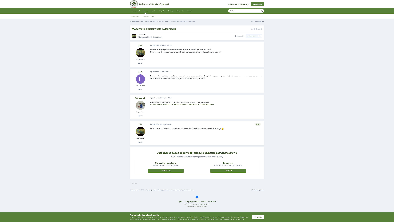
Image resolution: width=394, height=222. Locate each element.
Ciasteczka (212, 202)
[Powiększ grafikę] (223, 129)
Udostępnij (239, 36)
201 (141, 116)
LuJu (140, 72)
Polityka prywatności (192, 202)
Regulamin (180, 11)
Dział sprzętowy (156, 37)
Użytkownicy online (149, 16)
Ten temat (254, 11)
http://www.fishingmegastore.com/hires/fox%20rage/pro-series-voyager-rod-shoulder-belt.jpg (182, 104)
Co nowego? (136, 11)
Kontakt (189, 11)
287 (141, 63)
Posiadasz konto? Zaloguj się (237, 4)
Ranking (170, 11)
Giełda (153, 11)
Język (180, 202)
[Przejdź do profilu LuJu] (140, 79)
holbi (144, 35)
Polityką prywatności (237, 219)
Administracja (134, 16)
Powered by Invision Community (197, 206)
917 (141, 89)
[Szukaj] (262, 11)
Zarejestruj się (257, 4)
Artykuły (161, 11)
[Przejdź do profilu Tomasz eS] (140, 105)
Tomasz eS (140, 98)
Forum (146, 11)
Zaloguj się (228, 170)
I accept (259, 217)
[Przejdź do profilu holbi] (134, 36)
